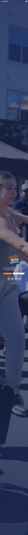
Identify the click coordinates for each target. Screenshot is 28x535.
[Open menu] (26, 1)
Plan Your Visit (14, 283)
